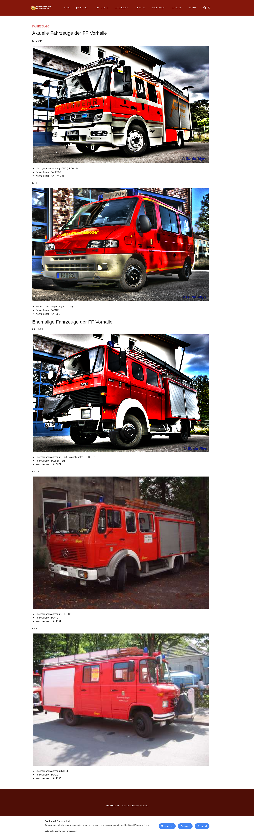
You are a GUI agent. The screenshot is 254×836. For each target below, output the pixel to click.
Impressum (112, 805)
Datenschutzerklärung (135, 805)
